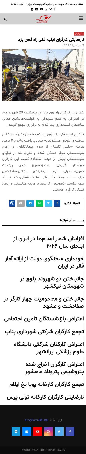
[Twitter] (59, 431)
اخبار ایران (79, 34)
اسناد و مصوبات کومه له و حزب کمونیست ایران (55, 4)
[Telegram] (16, 431)
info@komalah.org (36, 420)
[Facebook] (70, 431)
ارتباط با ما (17, 4)
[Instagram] (48, 431)
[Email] (26, 431)
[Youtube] (37, 431)
